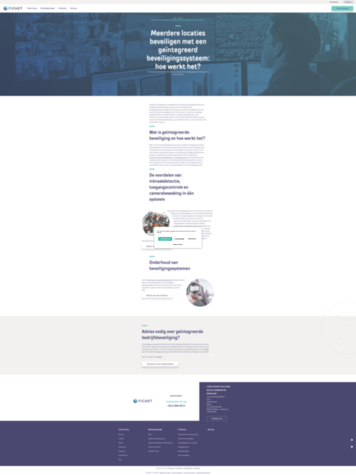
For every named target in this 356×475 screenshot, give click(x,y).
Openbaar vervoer (153, 451)
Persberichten (123, 455)
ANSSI (206, 349)
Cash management (183, 455)
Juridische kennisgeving (203, 473)
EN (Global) (179, 468)
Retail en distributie (154, 447)
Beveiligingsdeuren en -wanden (187, 443)
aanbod (159, 357)
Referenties (122, 447)
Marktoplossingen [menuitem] (48, 8)
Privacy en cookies (189, 473)
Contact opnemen (177, 473)
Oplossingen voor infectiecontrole (188, 434)
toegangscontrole (155, 157)
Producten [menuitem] (62, 8)
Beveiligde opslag (183, 451)
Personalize (192, 239)
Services (73, 8)
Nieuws (121, 443)
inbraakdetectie (167, 157)
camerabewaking (181, 157)
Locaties (121, 439)
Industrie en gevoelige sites (156, 439)
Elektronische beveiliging (185, 439)
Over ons (121, 434)
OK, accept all (165, 239)
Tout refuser (179, 239)
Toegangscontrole (183, 447)
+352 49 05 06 (211, 412)
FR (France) (171, 468)
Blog (120, 459)
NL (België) (347, 2)
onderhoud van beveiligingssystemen (159, 280)
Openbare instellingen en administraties (160, 443)
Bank (149, 434)
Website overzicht (165, 473)
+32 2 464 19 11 (176, 406)
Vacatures (122, 451)
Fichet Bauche (334, 2)
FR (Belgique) (188, 468)
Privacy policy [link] (178, 244)
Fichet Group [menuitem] (32, 8)
